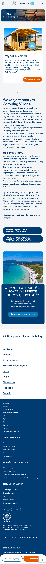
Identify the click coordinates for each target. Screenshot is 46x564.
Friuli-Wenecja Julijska (15, 365)
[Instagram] (12, 509)
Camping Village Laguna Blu (21, 92)
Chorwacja (9, 382)
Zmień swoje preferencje (26, 552)
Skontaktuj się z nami (10, 490)
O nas (5, 443)
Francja (7, 393)
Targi (4, 453)
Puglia (6, 376)
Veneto (7, 354)
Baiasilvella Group (9, 450)
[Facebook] (4, 509)
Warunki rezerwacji (9, 500)
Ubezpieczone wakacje (10, 503)
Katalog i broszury (9, 493)
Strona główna (8, 92)
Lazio (6, 371)
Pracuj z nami (7, 456)
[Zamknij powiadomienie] (41, 29)
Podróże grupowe (9, 471)
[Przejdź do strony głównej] (14, 3)
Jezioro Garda (11, 360)
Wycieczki (32, 92)
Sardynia (8, 348)
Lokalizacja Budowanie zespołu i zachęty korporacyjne (21, 478)
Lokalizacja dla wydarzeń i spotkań (14, 475)
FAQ (4, 496)
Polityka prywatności (10, 552)
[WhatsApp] (21, 509)
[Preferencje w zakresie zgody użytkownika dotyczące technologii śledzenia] (42, 560)
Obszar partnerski (9, 446)
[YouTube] (8, 509)
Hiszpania (8, 387)
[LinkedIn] (17, 509)
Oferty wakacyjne (9, 468)
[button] (22, 230)
